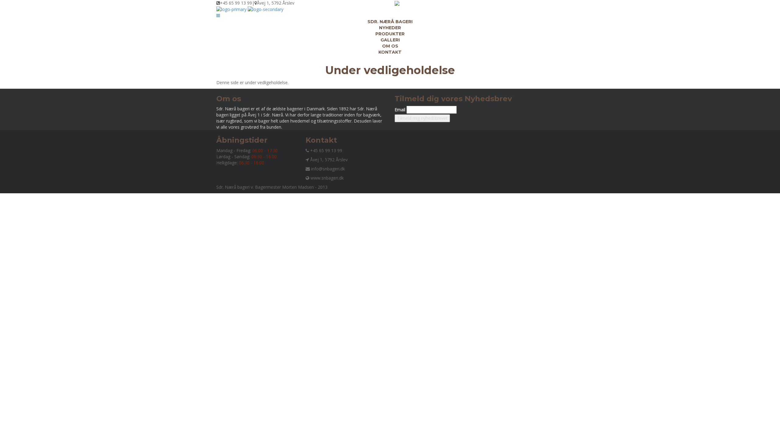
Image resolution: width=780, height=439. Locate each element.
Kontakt (390, 52)
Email (400, 109)
